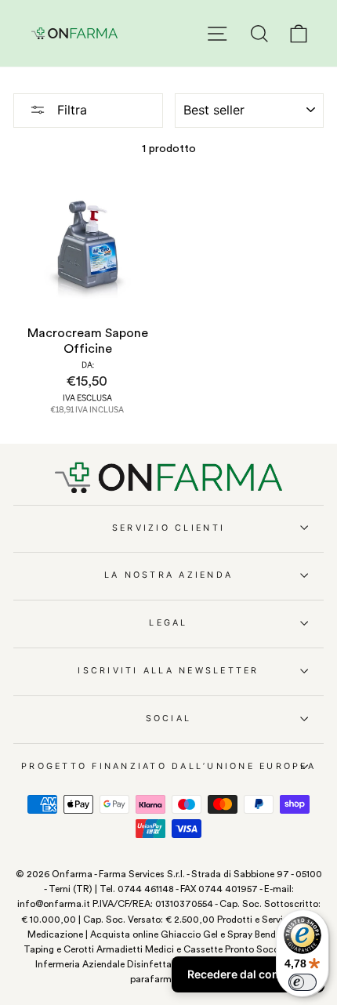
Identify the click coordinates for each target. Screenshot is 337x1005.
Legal (168, 623)
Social (169, 718)
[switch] (302, 982)
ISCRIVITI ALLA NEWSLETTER (168, 671)
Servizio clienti (168, 528)
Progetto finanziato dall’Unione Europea (168, 766)
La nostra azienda (168, 575)
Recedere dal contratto (248, 974)
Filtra (70, 110)
